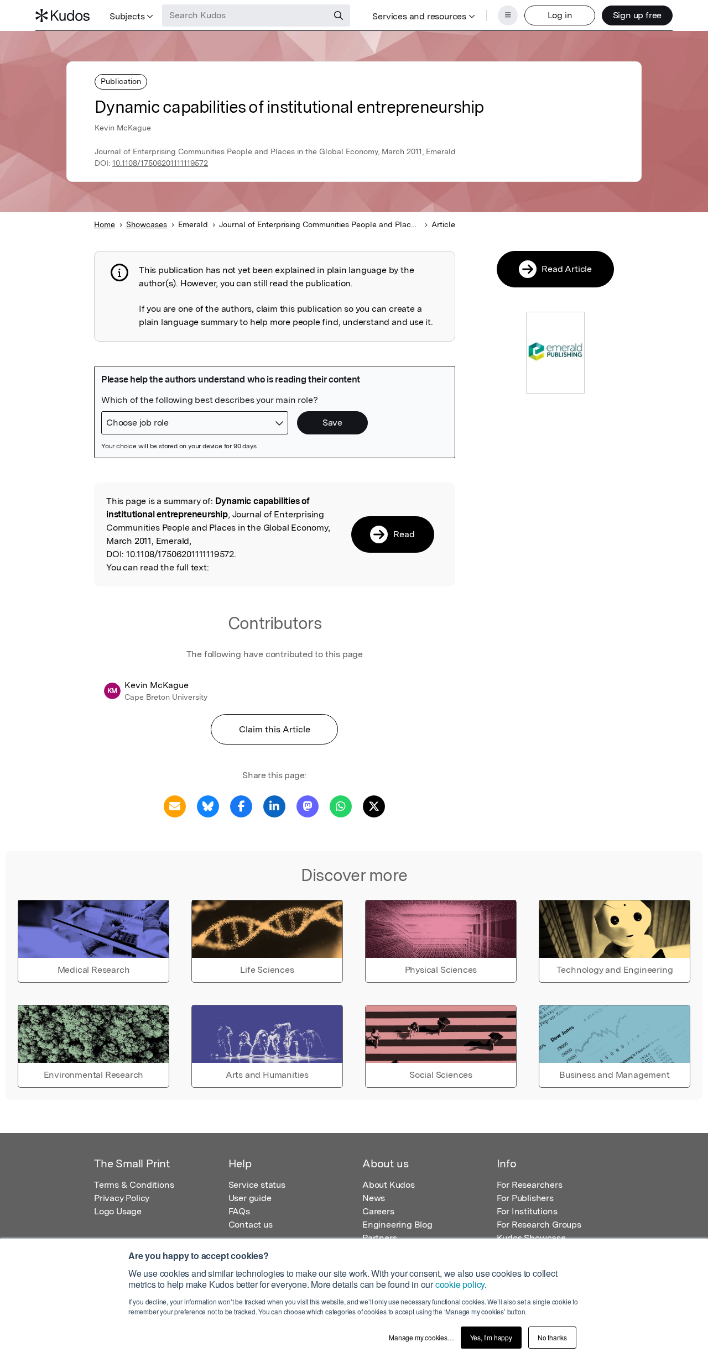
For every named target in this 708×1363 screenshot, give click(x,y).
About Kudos (388, 1184)
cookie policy (460, 1284)
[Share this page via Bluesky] (208, 805)
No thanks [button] (552, 1337)
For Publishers (525, 1198)
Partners (379, 1238)
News (373, 1198)
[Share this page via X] (374, 805)
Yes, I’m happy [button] (491, 1337)
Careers (378, 1211)
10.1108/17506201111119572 (160, 163)
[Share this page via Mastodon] (307, 805)
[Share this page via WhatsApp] (341, 805)
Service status (256, 1184)
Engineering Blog (397, 1224)
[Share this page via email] (175, 805)
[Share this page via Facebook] (241, 805)
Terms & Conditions (134, 1184)
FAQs (239, 1211)
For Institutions (527, 1211)
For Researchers (530, 1184)
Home (104, 224)
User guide (250, 1198)
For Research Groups (539, 1224)
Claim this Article (274, 729)
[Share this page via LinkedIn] (274, 805)
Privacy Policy (121, 1198)
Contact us (250, 1224)
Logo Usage (118, 1211)
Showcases (146, 224)
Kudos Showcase (531, 1238)
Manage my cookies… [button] (421, 1337)
